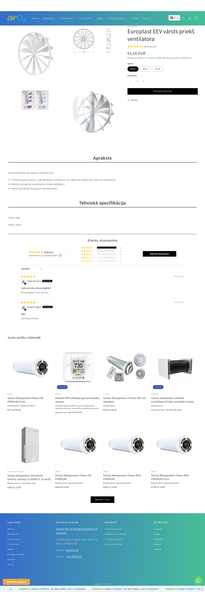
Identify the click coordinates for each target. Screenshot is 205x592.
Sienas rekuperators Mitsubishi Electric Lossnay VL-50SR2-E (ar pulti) (29, 477)
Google (156, 534)
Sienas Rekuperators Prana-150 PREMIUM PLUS (25, 399)
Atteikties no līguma (16, 582)
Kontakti (11, 559)
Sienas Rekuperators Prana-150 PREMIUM (73, 477)
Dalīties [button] (134, 100)
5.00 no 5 (48, 252)
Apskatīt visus (102, 499)
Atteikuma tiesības (113, 544)
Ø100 (133, 69)
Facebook (157, 529)
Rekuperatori (13, 534)
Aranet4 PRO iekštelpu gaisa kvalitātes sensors (77, 399)
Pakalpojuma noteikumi (116, 534)
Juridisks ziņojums (113, 539)
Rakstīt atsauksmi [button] (159, 253)
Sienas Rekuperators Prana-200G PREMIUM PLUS (170, 477)
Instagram (158, 539)
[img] (28, 276)
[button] (174, 17)
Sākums (11, 529)
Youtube (157, 549)
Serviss (10, 564)
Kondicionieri (13, 539)
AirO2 (109, 584)
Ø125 (145, 69)
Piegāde (150, 58)
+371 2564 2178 (74, 556)
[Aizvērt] (4, 589)
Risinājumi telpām (15, 554)
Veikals (10, 549)
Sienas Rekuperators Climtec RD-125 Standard (124, 399)
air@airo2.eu (72, 550)
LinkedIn (157, 544)
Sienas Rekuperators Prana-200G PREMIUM (122, 477)
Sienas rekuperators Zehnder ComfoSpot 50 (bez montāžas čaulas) (172, 399)
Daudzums (132, 75)
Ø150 (157, 69)
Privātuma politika (113, 529)
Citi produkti (13, 544)
